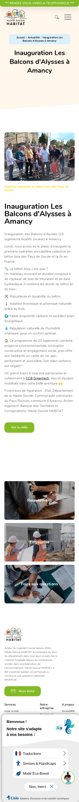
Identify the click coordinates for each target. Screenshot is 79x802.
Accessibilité (68, 711)
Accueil (20, 37)
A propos (68, 704)
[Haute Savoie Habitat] (15, 17)
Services (10, 704)
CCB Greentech (37, 378)
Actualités (34, 37)
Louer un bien (11, 711)
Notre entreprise (47, 706)
